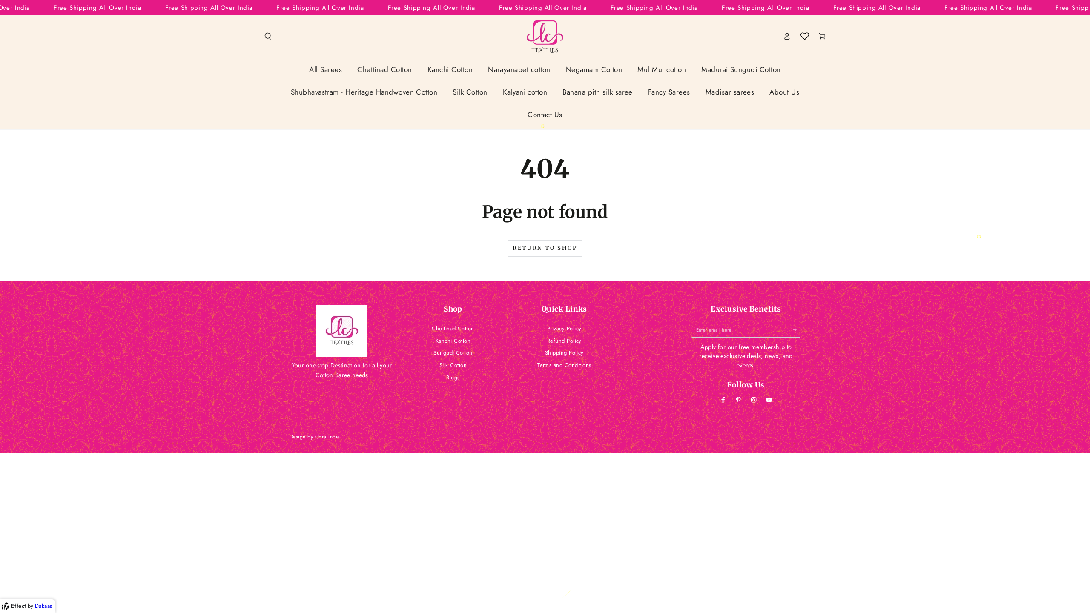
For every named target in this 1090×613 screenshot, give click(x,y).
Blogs (452, 377)
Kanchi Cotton (453, 341)
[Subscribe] (796, 329)
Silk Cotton (453, 365)
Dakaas (43, 606)
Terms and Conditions (564, 365)
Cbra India (327, 437)
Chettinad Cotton (453, 328)
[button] (268, 36)
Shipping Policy (564, 353)
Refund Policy (564, 341)
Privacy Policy (564, 328)
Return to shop (545, 248)
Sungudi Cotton (453, 353)
